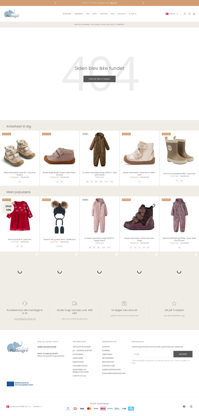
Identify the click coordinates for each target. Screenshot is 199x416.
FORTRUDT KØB (108, 366)
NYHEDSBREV (78, 354)
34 (144, 247)
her (183, 315)
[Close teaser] (13, 203)
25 (62, 182)
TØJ (88, 13)
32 (181, 180)
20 (139, 182)
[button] (8, 208)
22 (20, 182)
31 (177, 180)
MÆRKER (79, 13)
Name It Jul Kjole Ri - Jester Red (19, 240)
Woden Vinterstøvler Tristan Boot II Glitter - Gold (139, 174)
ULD (112, 13)
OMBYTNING (107, 354)
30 (135, 247)
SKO (95, 13)
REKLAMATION (108, 362)
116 (111, 182)
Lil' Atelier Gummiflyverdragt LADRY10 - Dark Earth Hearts (99, 174)
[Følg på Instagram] (191, 406)
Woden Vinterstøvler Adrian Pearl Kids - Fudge (139, 240)
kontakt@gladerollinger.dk (25, 319)
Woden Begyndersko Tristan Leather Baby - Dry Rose (59, 174)
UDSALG (121, 13)
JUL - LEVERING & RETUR (82, 350)
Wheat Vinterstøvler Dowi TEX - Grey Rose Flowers (19, 174)
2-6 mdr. (59, 246)
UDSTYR (103, 13)
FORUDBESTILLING (80, 366)
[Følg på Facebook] (184, 406)
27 (131, 247)
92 (92, 182)
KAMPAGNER (78, 358)
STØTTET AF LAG (79, 376)
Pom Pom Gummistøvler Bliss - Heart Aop (179, 174)
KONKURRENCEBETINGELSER (113, 373)
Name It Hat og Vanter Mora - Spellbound (59, 240)
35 (148, 247)
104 (100, 182)
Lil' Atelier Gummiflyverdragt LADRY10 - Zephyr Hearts (99, 240)
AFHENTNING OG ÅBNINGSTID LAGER (81, 370)
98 (96, 182)
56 (22, 246)
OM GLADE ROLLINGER (82, 346)
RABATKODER (78, 362)
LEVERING (106, 350)
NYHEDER (67, 13)
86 (87, 182)
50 (17, 246)
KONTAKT (106, 346)
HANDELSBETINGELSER (111, 369)
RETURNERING (108, 358)
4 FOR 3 (132, 13)
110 (106, 182)
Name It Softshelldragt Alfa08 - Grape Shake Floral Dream (179, 240)
